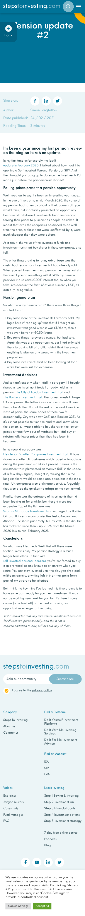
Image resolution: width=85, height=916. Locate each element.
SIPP (47, 768)
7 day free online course (61, 833)
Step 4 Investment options (62, 815)
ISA (46, 762)
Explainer (9, 796)
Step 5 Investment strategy (63, 821)
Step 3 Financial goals (59, 808)
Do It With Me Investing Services (60, 732)
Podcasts (50, 839)
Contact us (10, 732)
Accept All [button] (42, 906)
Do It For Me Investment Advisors (60, 741)
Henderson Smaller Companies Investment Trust (35, 454)
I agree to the (32, 690)
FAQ (6, 821)
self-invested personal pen (21, 561)
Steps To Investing (15, 720)
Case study (11, 808)
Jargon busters (13, 802)
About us (9, 726)
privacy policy (42, 690)
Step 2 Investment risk (59, 802)
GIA (47, 774)
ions (43, 561)
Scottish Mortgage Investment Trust (27, 511)
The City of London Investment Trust (39, 392)
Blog (47, 845)
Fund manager (13, 815)
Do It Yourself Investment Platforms (61, 721)
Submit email (65, 679)
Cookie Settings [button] (18, 906)
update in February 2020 (21, 165)
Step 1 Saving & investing (61, 796)
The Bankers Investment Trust (22, 397)
